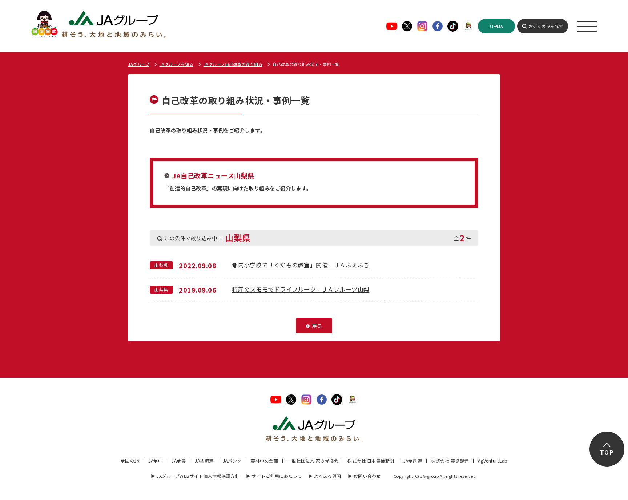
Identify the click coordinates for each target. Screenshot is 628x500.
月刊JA (496, 26)
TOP (606, 452)
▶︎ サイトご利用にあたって (274, 476)
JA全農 (179, 460)
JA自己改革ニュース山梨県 (213, 175)
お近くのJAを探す (546, 26)
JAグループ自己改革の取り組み (233, 64)
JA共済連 (204, 460)
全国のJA (130, 460)
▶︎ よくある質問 (324, 476)
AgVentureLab (493, 460)
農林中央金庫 (264, 460)
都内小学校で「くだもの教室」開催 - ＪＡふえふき (301, 265)
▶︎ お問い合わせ (364, 476)
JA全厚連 (412, 460)
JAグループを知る (177, 64)
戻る (317, 325)
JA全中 (155, 460)
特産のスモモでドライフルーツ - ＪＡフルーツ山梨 (301, 289)
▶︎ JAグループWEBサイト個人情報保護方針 (195, 476)
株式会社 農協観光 (450, 460)
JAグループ (138, 64)
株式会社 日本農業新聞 (370, 460)
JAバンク (232, 460)
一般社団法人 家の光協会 (312, 460)
